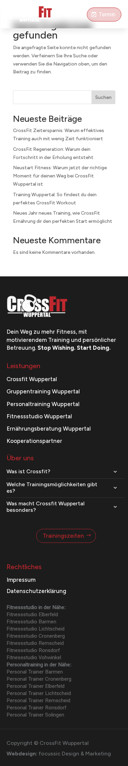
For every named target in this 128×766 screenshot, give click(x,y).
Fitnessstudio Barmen (31, 622)
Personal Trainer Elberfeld (35, 686)
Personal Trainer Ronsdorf (36, 708)
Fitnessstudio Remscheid (35, 643)
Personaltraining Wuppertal (43, 404)
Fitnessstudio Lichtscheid (35, 629)
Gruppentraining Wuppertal (43, 391)
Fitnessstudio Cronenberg (35, 636)
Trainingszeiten (63, 535)
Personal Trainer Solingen (35, 715)
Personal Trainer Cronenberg (38, 679)
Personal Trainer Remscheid (38, 700)
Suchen (103, 97)
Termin (107, 14)
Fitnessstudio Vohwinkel (33, 657)
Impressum (20, 579)
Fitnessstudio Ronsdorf (33, 650)
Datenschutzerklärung (36, 591)
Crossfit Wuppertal (31, 379)
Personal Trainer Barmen (34, 672)
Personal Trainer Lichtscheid (38, 693)
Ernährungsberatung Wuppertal (48, 428)
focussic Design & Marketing (75, 753)
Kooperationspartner (34, 440)
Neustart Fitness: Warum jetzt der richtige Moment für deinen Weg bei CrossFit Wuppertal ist (60, 176)
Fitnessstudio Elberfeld (32, 614)
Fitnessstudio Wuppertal (39, 416)
